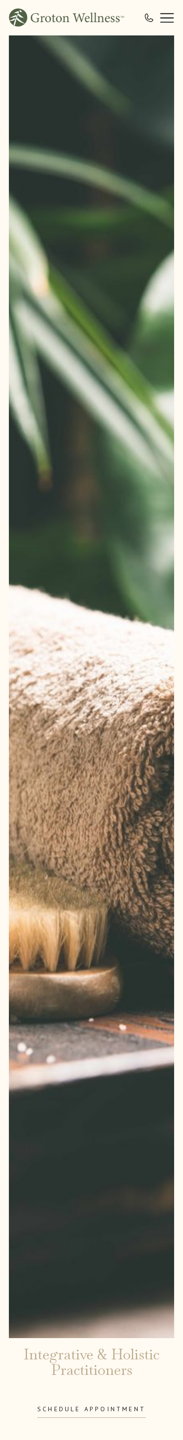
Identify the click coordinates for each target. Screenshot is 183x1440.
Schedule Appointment (91, 1409)
